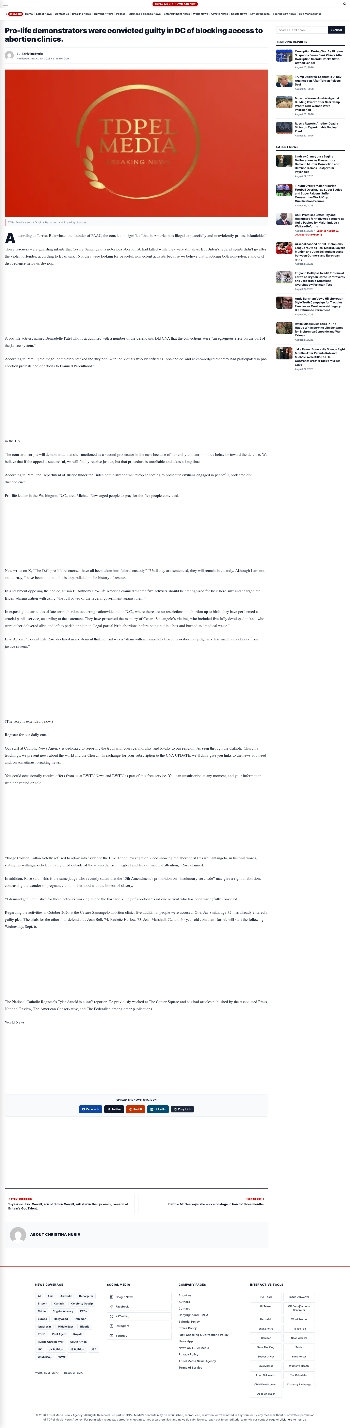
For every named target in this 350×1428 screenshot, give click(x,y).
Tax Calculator (299, 1375)
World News (200, 14)
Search (336, 30)
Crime (42, 1311)
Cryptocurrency (63, 1311)
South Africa (78, 1341)
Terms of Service (190, 1367)
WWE (62, 1357)
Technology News (284, 14)
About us (185, 1295)
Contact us (62, 14)
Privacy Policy (188, 1354)
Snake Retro (265, 1328)
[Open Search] (345, 4)
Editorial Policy (189, 1321)
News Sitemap (74, 1372)
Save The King (265, 1347)
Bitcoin (42, 1303)
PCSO (41, 1334)
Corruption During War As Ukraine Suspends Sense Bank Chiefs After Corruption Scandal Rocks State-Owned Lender (319, 57)
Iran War (80, 1318)
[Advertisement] (136, 288)
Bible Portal (299, 1356)
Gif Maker (266, 1306)
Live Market (266, 1365)
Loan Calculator (265, 1375)
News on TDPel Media (194, 1348)
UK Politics (56, 1349)
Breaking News (81, 14)
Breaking (16, 14)
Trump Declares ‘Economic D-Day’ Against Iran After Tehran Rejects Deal (318, 80)
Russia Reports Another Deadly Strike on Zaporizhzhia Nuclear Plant (316, 127)
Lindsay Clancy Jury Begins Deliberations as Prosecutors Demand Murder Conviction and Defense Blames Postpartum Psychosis (317, 164)
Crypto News (219, 14)
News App (186, 1341)
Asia (50, 1296)
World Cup (44, 1357)
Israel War (44, 1326)
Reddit (137, 1109)
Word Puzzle (299, 1319)
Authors (184, 1301)
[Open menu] (5, 4)
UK (40, 1349)
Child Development (265, 1384)
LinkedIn (160, 1109)
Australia (66, 1296)
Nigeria (85, 1326)
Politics (120, 14)
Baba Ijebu (86, 1296)
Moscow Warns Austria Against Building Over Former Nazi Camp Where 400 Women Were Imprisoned (317, 103)
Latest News (44, 14)
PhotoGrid (266, 1319)
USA (94, 1349)
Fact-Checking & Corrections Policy (203, 1334)
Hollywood (61, 1318)
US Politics (77, 1349)
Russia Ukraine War (50, 1341)
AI (39, 1296)
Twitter (116, 1109)
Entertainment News (177, 14)
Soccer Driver (266, 1356)
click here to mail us (293, 1419)
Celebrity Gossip (82, 1303)
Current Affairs (103, 14)
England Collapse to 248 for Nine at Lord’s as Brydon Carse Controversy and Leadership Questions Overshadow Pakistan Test (320, 278)
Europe (42, 1318)
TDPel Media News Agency (175, 3)
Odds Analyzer (266, 1393)
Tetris (299, 1347)
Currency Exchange (299, 1384)
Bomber (266, 1337)
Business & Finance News (145, 14)
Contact (184, 1308)
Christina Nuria (32, 53)
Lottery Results (260, 14)
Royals (77, 1334)
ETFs (83, 1311)
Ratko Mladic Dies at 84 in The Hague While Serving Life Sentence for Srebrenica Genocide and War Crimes (319, 329)
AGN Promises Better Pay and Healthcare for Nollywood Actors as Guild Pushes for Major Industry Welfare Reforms (319, 220)
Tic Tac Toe (299, 1328)
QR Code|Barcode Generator (299, 1308)
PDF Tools (266, 1296)
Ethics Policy (188, 1328)
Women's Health (299, 1365)
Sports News (239, 14)
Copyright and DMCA (193, 1315)
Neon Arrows (299, 1337)
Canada (59, 1303)
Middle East (65, 1326)
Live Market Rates (310, 14)
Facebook (92, 1109)
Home (29, 14)
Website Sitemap (47, 1372)
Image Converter (299, 1296)
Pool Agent (59, 1334)
